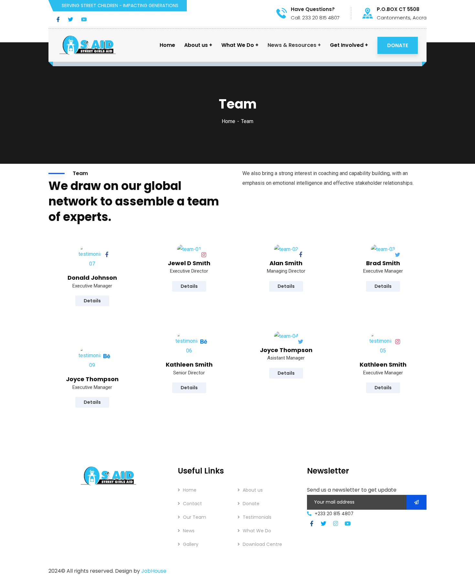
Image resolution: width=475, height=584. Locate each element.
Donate (251, 503)
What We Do (257, 530)
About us (253, 490)
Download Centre (262, 544)
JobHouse (153, 571)
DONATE (397, 45)
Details (92, 300)
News (189, 530)
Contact (192, 503)
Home (228, 121)
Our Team (194, 517)
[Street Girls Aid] (87, 45)
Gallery (190, 544)
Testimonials (257, 517)
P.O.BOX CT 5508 (398, 9)
